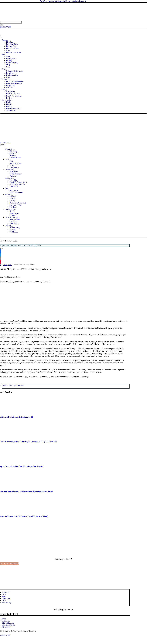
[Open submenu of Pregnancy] (10, 40)
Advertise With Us (8, 625)
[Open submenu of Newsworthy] (12, 100)
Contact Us (6, 621)
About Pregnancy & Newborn (13, 385)
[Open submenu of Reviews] (12, 195)
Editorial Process (8, 623)
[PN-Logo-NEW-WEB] (73, 20)
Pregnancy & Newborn (8, 245)
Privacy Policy (7, 627)
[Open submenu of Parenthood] (14, 170)
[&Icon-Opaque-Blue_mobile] (64, 141)
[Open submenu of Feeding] (12, 226)
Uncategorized (7, 265)
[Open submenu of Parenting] (13, 178)
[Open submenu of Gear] (6, 90)
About (4, 619)
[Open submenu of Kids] (6, 69)
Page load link (5, 635)
